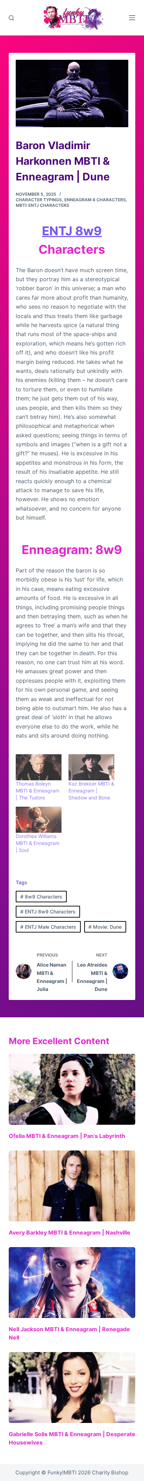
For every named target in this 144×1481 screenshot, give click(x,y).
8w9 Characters (41, 897)
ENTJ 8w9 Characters (47, 911)
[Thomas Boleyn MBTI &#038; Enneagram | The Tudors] (39, 767)
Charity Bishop (110, 1472)
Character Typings (39, 199)
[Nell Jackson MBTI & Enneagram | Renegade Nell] (72, 1282)
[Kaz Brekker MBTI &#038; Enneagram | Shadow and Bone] (91, 767)
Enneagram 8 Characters (95, 199)
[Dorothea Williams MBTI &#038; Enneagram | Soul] (39, 820)
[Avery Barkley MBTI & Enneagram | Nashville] (72, 1185)
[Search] (11, 18)
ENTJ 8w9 (72, 230)
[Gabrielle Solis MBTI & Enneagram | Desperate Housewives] (72, 1387)
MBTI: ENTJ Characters (42, 205)
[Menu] (132, 18)
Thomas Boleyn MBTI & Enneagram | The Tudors (37, 790)
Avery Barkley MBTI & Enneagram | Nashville (69, 1232)
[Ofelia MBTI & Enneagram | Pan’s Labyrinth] (72, 1089)
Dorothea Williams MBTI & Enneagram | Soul (37, 843)
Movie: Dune (105, 927)
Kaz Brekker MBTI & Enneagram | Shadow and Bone (91, 790)
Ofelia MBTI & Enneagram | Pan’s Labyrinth (67, 1135)
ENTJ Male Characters (48, 927)
